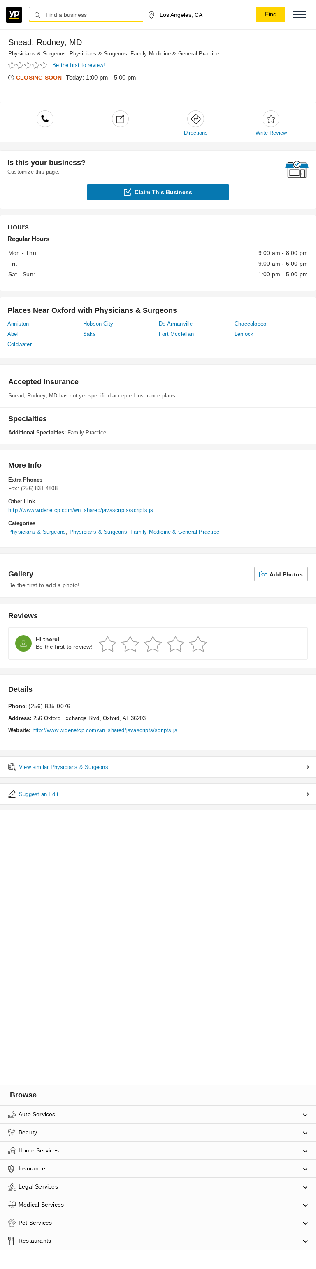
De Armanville (176, 324)
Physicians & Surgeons (37, 53)
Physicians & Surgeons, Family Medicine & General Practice (144, 53)
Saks (89, 334)
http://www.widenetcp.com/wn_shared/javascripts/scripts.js (80, 510)
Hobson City (98, 324)
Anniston (18, 324)
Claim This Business (163, 192)
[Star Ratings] (28, 65)
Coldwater (19, 344)
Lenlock (244, 334)
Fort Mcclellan (176, 334)
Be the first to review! (78, 65)
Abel (13, 334)
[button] (299, 14)
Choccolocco (250, 324)
